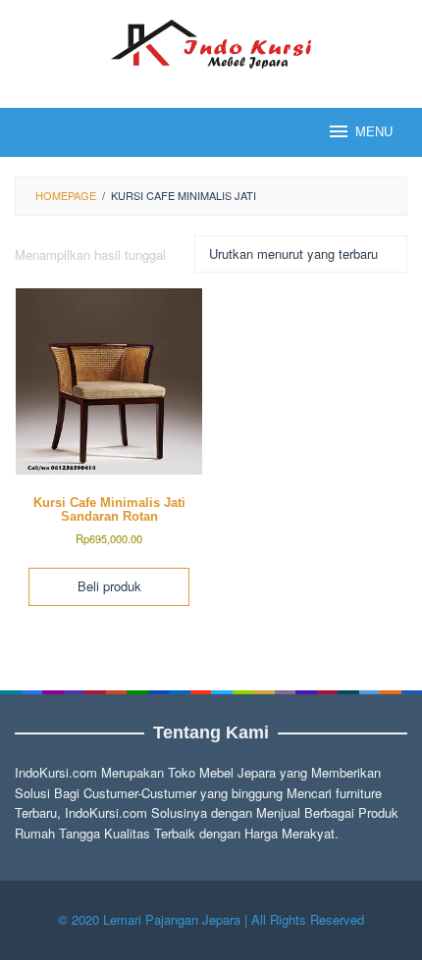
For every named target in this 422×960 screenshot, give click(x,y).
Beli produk (109, 586)
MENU (374, 132)
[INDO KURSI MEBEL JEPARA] (210, 41)
